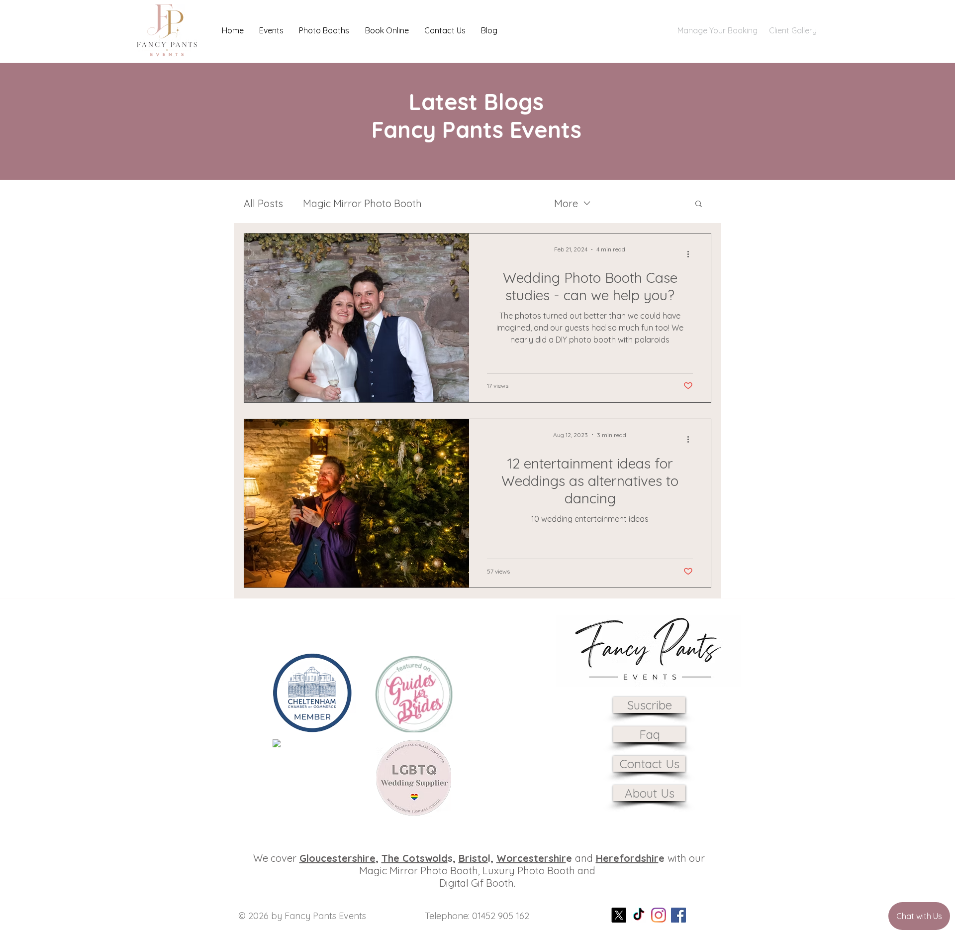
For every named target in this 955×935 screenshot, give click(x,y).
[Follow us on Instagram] (658, 915)
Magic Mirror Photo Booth (362, 203)
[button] (271, 30)
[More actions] (691, 254)
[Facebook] (678, 915)
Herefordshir (627, 858)
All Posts (263, 203)
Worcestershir (531, 858)
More (566, 203)
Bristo (473, 858)
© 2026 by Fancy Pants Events (302, 916)
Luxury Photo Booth (488, 203)
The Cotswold (415, 858)
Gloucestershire (337, 858)
